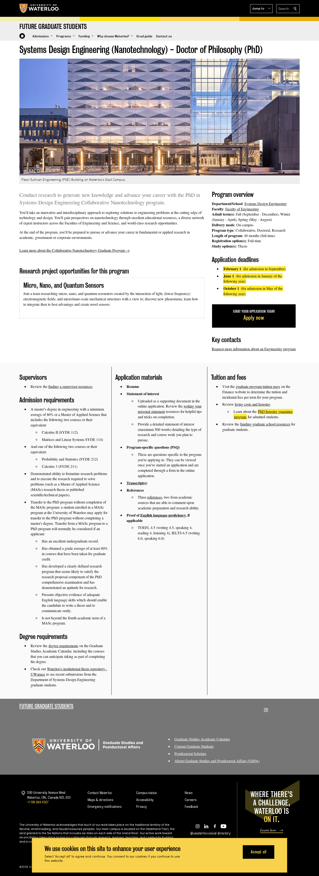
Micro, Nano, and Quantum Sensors (63, 285)
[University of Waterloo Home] (39, 8)
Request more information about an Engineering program (254, 348)
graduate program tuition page (258, 386)
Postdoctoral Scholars (190, 753)
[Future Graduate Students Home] (22, 36)
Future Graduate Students (46, 706)
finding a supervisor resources (70, 386)
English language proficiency (163, 515)
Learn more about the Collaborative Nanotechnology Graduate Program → (74, 250)
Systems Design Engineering (265, 203)
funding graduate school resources (265, 424)
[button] (261, 8)
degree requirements (63, 645)
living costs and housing (252, 404)
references (154, 497)
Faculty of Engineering (242, 208)
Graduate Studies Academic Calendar (202, 739)
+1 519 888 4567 (38, 802)
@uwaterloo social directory (210, 833)
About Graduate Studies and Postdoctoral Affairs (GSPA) (216, 760)
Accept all (258, 851)
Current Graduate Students (194, 746)
